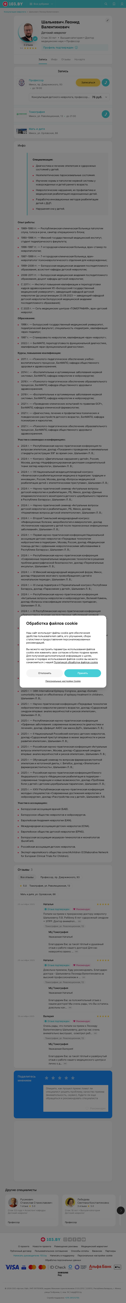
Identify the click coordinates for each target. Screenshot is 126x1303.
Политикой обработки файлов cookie (76, 662)
